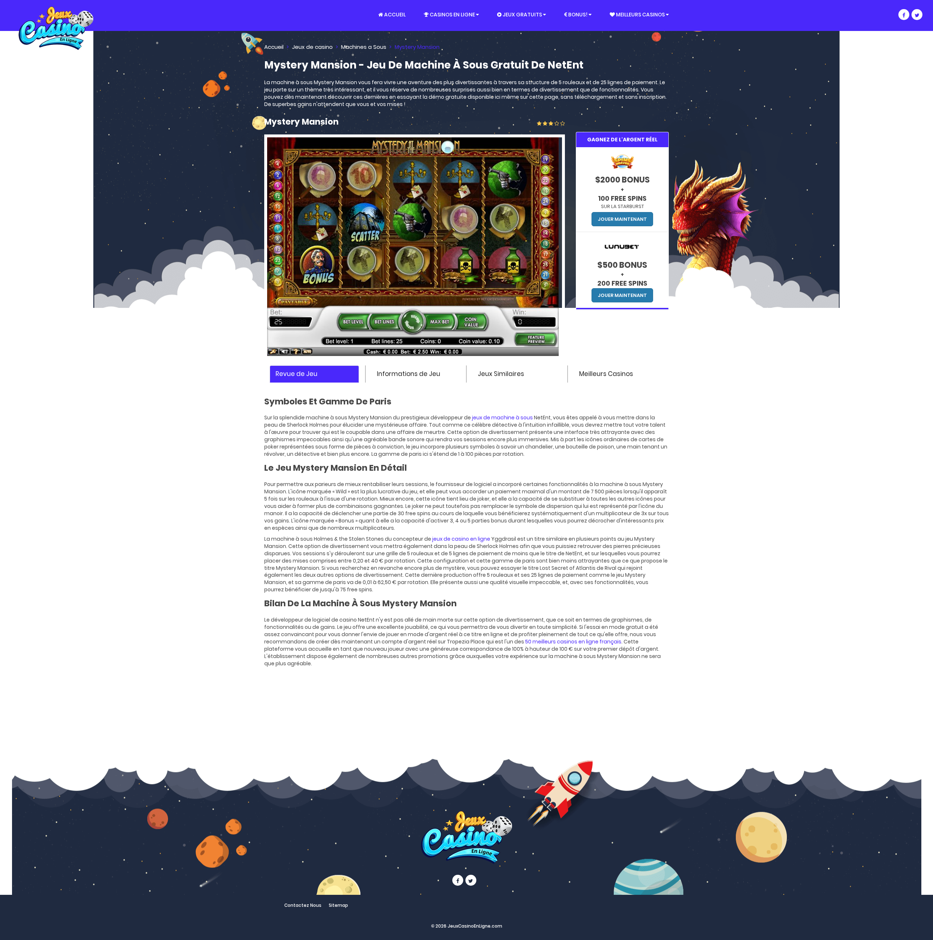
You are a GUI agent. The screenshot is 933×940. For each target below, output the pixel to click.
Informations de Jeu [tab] (408, 373)
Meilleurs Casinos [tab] (606, 373)
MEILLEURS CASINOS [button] (640, 14)
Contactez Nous (302, 905)
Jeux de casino (312, 47)
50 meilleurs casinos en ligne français (573, 641)
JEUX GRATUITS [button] (522, 14)
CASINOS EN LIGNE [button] (452, 14)
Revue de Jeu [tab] (296, 373)
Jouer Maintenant (622, 219)
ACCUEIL (394, 14)
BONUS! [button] (578, 14)
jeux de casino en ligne (461, 539)
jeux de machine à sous (502, 417)
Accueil (274, 47)
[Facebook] (903, 14)
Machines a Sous (363, 47)
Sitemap (338, 905)
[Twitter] (916, 14)
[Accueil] (262, 15)
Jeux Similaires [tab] (501, 373)
